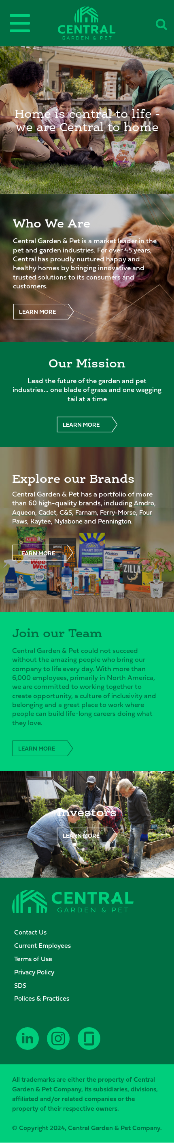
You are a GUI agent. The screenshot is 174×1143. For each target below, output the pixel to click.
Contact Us (30, 932)
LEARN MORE (37, 311)
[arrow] (154, 1135)
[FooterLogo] (73, 903)
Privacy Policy (34, 972)
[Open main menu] (20, 23)
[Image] (87, 23)
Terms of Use (33, 959)
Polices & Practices (41, 998)
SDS (20, 985)
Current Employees (42, 945)
